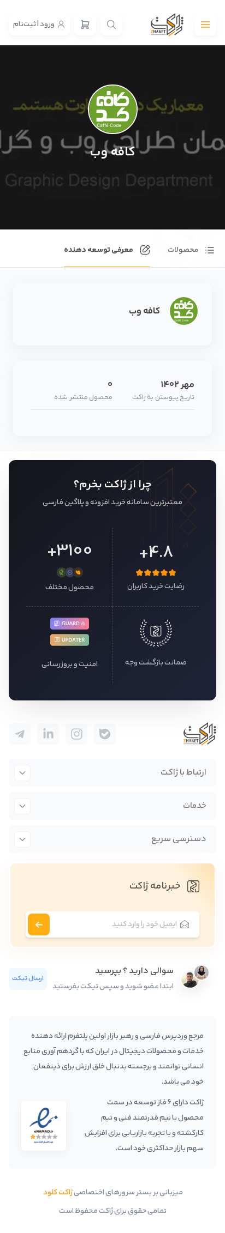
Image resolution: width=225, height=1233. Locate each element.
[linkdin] (48, 734)
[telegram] (105, 734)
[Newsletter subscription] (39, 924)
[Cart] (85, 24)
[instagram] (76, 734)
